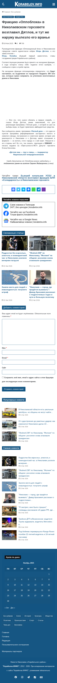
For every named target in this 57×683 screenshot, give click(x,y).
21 (42, 590)
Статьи (40, 620)
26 (28, 596)
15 (49, 585)
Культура (38, 616)
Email (5, 358)
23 (8, 596)
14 (42, 585)
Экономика (18, 625)
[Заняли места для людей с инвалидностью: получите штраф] (15, 277)
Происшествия (20, 620)
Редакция (6, 641)
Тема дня (6, 625)
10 (15, 585)
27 (35, 596)
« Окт (7, 608)
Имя (4, 348)
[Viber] (44, 189)
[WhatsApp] (34, 189)
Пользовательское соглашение (15, 645)
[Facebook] (13, 189)
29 (49, 596)
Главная (6, 12)
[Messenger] (28, 189)
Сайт (4, 368)
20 (35, 590)
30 (8, 601)
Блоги (18, 616)
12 (28, 585)
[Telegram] (39, 189)
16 (8, 590)
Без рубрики (16, 12)
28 (42, 596)
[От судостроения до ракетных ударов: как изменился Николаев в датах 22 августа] (9, 425)
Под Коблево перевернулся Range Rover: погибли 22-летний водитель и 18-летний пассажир (37, 534)
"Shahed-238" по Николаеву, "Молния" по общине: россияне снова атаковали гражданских (36, 435)
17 (15, 590)
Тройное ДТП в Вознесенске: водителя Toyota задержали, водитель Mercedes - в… (36, 521)
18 (22, 590)
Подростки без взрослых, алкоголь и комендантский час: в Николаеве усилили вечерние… (37, 460)
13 (35, 585)
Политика (7, 620)
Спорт (31, 620)
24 (15, 596)
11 (22, 585)
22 (49, 590)
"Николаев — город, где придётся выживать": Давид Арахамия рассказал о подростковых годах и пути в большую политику (42, 292)
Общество (20, 17)
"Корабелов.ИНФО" (11, 666)
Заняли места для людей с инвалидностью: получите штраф (14, 289)
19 (28, 590)
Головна (5, 637)
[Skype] (23, 189)
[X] (18, 189)
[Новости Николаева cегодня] (28, 4)
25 (22, 596)
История (28, 616)
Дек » (13, 608)
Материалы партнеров (12, 651)
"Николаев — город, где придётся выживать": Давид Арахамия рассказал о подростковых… (36, 497)
